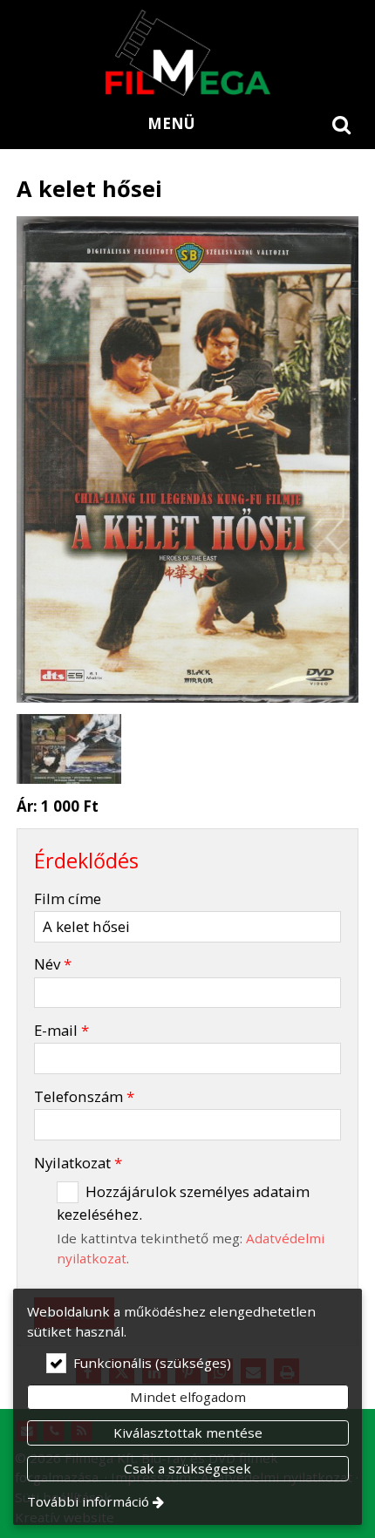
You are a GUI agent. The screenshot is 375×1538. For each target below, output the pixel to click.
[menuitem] (341, 123)
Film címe (67, 898)
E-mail (61, 1030)
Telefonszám (84, 1096)
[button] (341, 123)
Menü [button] (170, 123)
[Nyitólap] (187, 52)
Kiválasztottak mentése (187, 1432)
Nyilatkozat (78, 1163)
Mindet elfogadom (188, 1396)
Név (53, 964)
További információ (88, 1501)
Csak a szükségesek (187, 1468)
